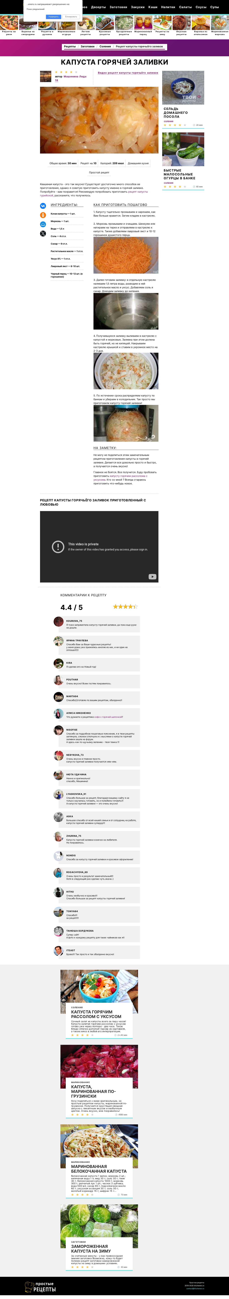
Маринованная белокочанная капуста (99, 1169)
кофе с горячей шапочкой (108, 717)
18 (56, 80)
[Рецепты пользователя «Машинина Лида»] (45, 81)
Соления (77, 1007)
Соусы (201, 7)
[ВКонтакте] (43, 206)
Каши (152, 7)
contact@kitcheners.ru (195, 1289)
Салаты (185, 7)
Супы (214, 7)
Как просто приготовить (40, 1287)
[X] (43, 234)
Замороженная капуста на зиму (91, 1249)
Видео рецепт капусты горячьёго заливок (128, 72)
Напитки (168, 7)
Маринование (80, 1082)
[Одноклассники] (43, 215)
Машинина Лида (75, 76)
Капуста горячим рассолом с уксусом (96, 1014)
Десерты (98, 7)
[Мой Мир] (43, 224)
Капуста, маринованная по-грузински (93, 1092)
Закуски (138, 7)
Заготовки (118, 7)
